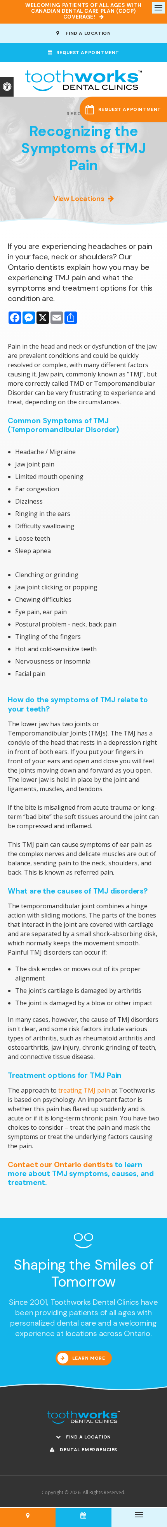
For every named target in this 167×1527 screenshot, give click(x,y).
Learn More (88, 1358)
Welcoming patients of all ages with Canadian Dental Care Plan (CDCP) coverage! (83, 11)
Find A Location (87, 33)
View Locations (78, 198)
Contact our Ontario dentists (60, 1165)
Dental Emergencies (88, 1450)
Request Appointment (87, 52)
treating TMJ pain (84, 1090)
